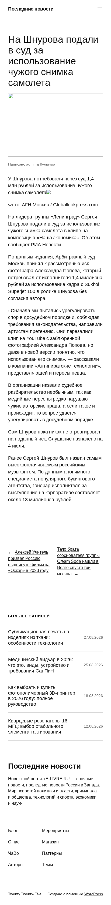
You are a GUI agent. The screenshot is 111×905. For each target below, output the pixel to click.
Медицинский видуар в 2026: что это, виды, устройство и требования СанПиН (40, 665)
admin (31, 164)
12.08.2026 (93, 726)
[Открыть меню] (99, 9)
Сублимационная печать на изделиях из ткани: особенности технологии (38, 637)
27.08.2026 (93, 637)
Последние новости (31, 9)
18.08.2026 (93, 696)
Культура (47, 164)
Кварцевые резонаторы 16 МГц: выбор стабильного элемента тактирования (37, 726)
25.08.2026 (93, 665)
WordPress (93, 894)
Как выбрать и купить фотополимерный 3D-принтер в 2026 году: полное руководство (41, 696)
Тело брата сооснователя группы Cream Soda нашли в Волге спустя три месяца (78, 561)
